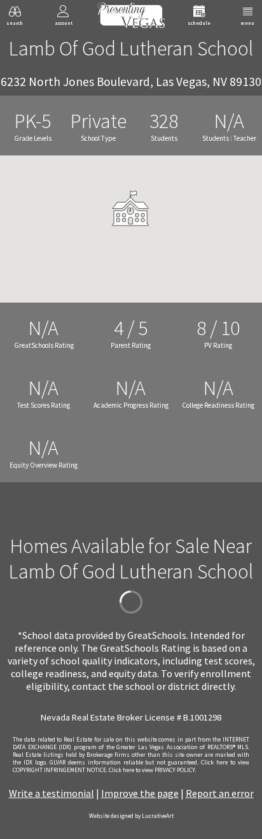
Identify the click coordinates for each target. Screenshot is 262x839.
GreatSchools (156, 635)
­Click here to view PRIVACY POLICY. (152, 770)
